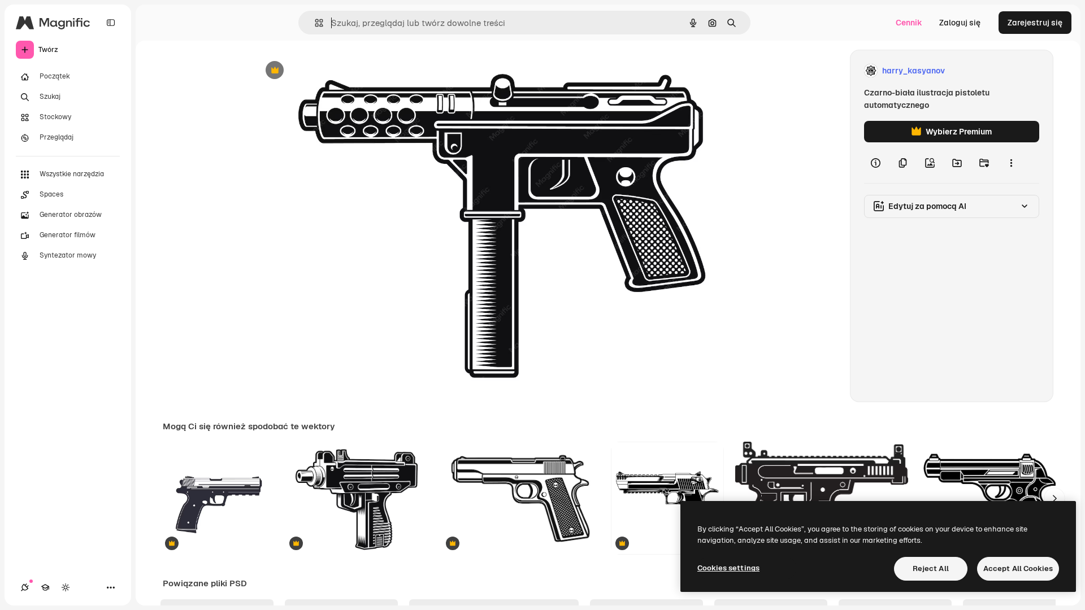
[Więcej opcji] (1011, 162)
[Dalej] (1054, 498)
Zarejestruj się (1035, 23)
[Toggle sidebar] (111, 23)
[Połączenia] (25, 587)
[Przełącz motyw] (66, 587)
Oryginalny (332, 71)
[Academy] (45, 587)
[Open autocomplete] (314, 23)
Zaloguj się (959, 23)
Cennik (909, 23)
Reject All (931, 568)
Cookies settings (728, 568)
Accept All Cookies (1018, 568)
